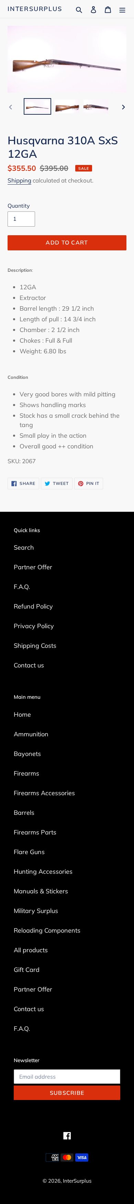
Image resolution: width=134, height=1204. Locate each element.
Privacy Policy (34, 626)
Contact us (29, 665)
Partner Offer (33, 567)
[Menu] (122, 9)
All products (31, 950)
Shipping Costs (35, 646)
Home (22, 714)
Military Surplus (36, 911)
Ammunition (31, 734)
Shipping (19, 180)
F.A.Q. (22, 587)
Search (24, 547)
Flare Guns (29, 852)
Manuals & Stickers (41, 891)
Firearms (26, 773)
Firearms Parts (35, 832)
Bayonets (27, 754)
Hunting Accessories (43, 871)
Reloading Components (47, 930)
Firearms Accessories (44, 793)
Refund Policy (33, 606)
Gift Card (27, 970)
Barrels (24, 813)
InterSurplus (35, 9)
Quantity (19, 205)
